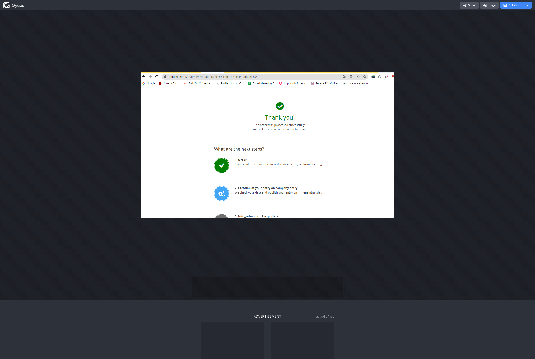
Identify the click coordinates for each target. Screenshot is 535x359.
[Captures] (13, 5)
